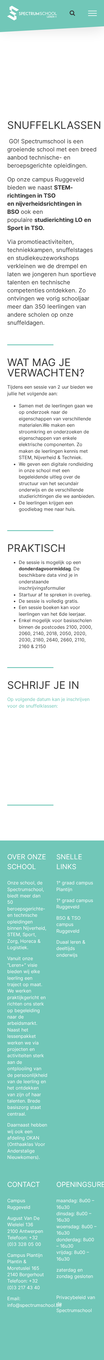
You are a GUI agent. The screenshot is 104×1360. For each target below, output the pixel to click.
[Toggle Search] (72, 13)
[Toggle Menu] (92, 13)
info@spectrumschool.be (34, 1305)
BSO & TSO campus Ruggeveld (68, 924)
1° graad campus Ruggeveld (74, 903)
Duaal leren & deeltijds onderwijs (70, 948)
